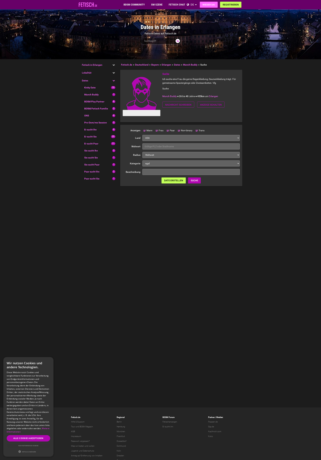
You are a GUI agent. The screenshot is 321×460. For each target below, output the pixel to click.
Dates (85, 80)
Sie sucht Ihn (91, 150)
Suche (194, 180)
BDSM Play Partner (94, 101)
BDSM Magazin (86, 426)
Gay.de (211, 426)
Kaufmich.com (214, 431)
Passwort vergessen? (80, 441)
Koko (210, 436)
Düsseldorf (121, 441)
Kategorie (135, 163)
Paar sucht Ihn (91, 171)
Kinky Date (90, 87)
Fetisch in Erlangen (92, 65)
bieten (81, 446)
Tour (73, 426)
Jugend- (74, 451)
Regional (121, 417)
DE (192, 4)
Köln (119, 451)
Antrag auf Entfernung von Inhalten (86, 455)
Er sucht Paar (91, 143)
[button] (28, 451)
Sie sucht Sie (91, 157)
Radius (136, 155)
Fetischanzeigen (170, 422)
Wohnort (135, 146)
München (121, 431)
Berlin (119, 422)
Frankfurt (121, 436)
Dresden (120, 455)
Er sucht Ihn (90, 129)
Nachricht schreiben (178, 104)
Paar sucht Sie (91, 178)
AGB (73, 431)
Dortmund (121, 446)
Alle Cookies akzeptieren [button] (28, 438)
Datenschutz (88, 451)
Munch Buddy (91, 94)
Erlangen (213, 96)
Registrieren (231, 4)
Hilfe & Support (77, 422)
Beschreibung (133, 172)
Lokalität (86, 72)
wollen (91, 446)
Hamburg (121, 426)
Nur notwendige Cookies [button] (28, 445)
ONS (86, 115)
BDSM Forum (169, 417)
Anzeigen (135, 130)
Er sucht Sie (90, 136)
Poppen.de (213, 422)
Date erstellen (173, 180)
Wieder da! (208, 4)
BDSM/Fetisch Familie (96, 108)
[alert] (28, 407)
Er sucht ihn (168, 426)
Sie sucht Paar (91, 164)
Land (137, 138)
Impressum (76, 436)
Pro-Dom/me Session (95, 122)
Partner (211, 417)
